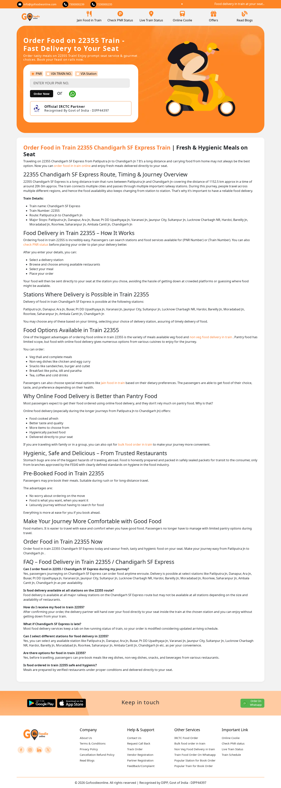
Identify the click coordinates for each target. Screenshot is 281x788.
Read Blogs (245, 20)
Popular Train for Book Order (193, 766)
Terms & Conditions (93, 743)
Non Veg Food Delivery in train (194, 749)
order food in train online (72, 166)
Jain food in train (113, 383)
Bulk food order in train (189, 743)
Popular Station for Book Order (194, 760)
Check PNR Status (120, 20)
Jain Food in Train (89, 20)
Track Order (135, 749)
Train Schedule (231, 755)
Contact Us (134, 738)
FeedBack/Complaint (140, 766)
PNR (39, 74)
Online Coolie (182, 20)
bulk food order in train (135, 444)
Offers (213, 20)
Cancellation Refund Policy (97, 755)
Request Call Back (138, 743)
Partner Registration (140, 760)
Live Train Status (151, 20)
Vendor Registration (140, 755)
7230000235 (104, 4)
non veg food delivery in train (211, 337)
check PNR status (36, 244)
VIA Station (89, 74)
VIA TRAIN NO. (61, 74)
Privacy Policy (89, 749)
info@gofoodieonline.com (39, 4)
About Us (86, 738)
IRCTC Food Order (186, 738)
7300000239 (76, 4)
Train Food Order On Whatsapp (195, 755)
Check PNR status (233, 743)
